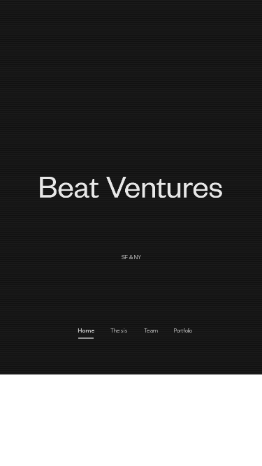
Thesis (119, 330)
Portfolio (183, 330)
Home (86, 330)
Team (151, 330)
